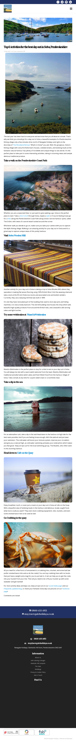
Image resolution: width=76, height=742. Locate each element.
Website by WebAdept (66, 738)
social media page (55, 586)
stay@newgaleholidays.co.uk (39, 614)
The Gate (38, 666)
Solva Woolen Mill (17, 235)
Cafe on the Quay (25, 452)
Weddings (38, 669)
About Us (38, 657)
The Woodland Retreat (21, 145)
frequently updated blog (13, 589)
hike (9, 219)
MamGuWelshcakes (36, 314)
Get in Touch (38, 675)
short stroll (24, 216)
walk (48, 216)
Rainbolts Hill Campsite (38, 663)
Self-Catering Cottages (38, 660)
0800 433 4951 (39, 610)
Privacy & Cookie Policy (38, 672)
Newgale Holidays (8, 9)
